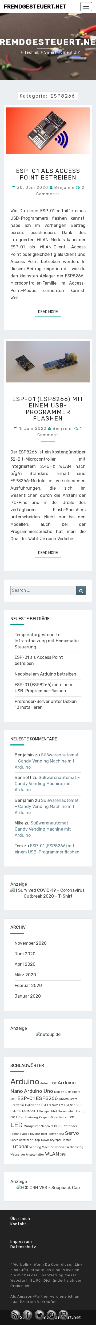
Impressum (21, 1241)
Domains (71, 1092)
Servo (72, 1133)
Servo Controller (21, 1140)
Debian (59, 1092)
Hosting (80, 1111)
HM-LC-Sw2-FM (52, 1105)
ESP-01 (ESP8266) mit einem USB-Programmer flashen (48, 408)
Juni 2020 (25, 953)
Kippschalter (58, 1117)
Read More (49, 311)
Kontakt (18, 1224)
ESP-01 (26, 1098)
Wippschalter (35, 1154)
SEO (61, 1134)
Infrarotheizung (27, 1117)
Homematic (66, 1111)
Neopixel (47, 1126)
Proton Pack (18, 1134)
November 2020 (31, 943)
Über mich (20, 1218)
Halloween (32, 1105)
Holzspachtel (48, 1111)
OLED (58, 1126)
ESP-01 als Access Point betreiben (48, 174)
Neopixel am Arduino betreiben (45, 674)
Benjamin (64, 187)
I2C (12, 1117)
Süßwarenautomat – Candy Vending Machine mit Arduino (47, 761)
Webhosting (75, 1147)
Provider (34, 1134)
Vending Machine (41, 1147)
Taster (66, 1140)
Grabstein (17, 1105)
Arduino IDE (48, 1083)
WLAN (52, 1154)
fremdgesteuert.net (35, 6)
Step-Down (41, 1140)
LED (16, 1125)
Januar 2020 (28, 996)
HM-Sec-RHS (73, 1105)
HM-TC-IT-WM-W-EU (24, 1111)
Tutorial (19, 1146)
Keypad (44, 1117)
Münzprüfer (32, 1126)
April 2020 (25, 964)
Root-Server (49, 1134)
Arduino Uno (38, 1091)
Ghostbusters (68, 1099)
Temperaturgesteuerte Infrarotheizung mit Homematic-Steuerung (48, 640)
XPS (63, 1154)
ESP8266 (47, 1098)
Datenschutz (23, 1247)
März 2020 (25, 974)
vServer (60, 1147)
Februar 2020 (28, 985)
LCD (71, 1117)
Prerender (70, 1126)
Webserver (17, 1154)
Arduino (24, 1081)
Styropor (55, 1140)
